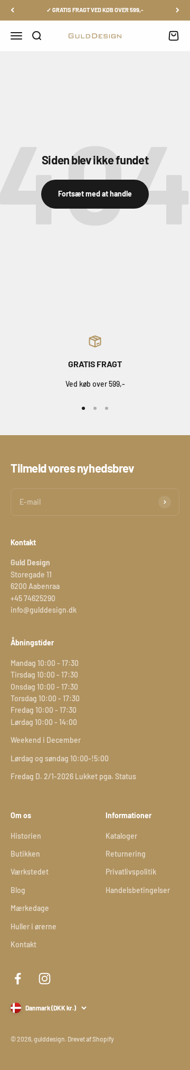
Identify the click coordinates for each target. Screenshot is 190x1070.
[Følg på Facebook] (18, 978)
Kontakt (23, 944)
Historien (26, 835)
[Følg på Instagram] (44, 978)
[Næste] (177, 10)
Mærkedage (30, 908)
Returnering (126, 853)
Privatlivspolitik (131, 871)
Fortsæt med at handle (95, 193)
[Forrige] (12, 10)
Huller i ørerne (33, 926)
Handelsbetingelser (138, 890)
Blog (18, 890)
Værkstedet (30, 871)
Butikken (25, 853)
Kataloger (121, 835)
